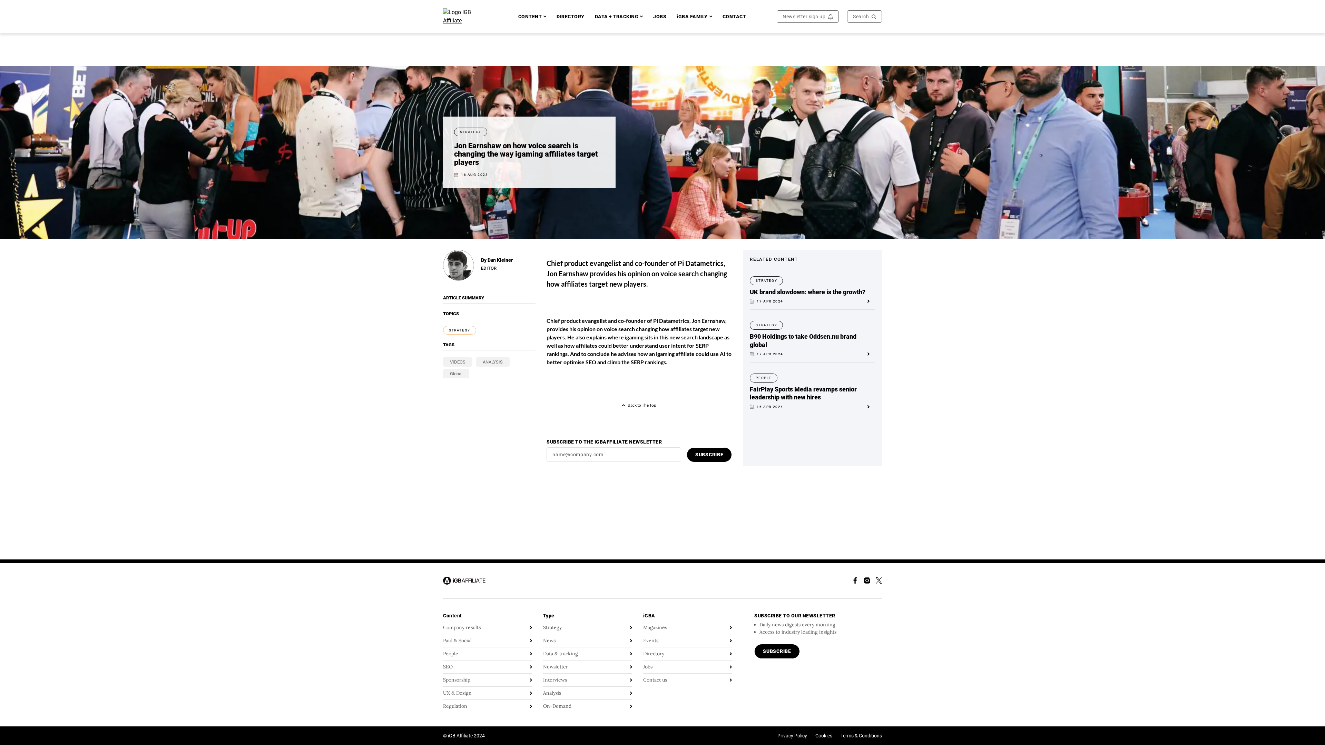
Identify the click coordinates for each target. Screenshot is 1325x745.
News (549, 640)
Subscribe (709, 454)
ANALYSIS (493, 362)
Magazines (655, 627)
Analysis (552, 693)
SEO (448, 667)
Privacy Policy (792, 735)
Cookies (823, 735)
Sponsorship (456, 680)
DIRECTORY (571, 16)
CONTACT (734, 16)
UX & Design (457, 693)
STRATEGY (459, 330)
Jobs (647, 667)
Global (456, 373)
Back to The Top (642, 405)
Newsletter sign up (804, 16)
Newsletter (555, 667)
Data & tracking (560, 653)
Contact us (655, 680)
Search (861, 16)
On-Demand (557, 706)
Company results (462, 627)
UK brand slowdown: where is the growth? (807, 292)
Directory (653, 653)
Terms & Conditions (861, 735)
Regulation (455, 706)
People (450, 653)
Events (650, 640)
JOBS (659, 16)
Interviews (555, 680)
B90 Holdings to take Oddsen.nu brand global (803, 340)
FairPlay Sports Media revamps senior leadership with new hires (803, 393)
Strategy (552, 627)
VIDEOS (457, 362)
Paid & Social (457, 640)
